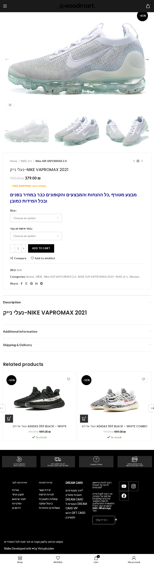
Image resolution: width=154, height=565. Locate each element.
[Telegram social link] (41, 283)
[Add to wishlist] (68, 379)
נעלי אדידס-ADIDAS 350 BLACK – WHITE (39, 426)
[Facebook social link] (21, 283)
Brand (30, 276)
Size (12, 210)
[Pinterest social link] (31, 283)
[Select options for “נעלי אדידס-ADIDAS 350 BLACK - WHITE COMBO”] (84, 419)
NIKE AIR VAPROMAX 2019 (96, 276)
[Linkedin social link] (36, 283)
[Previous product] (134, 161)
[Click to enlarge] (10, 105)
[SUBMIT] (115, 520)
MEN (39, 276)
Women (134, 276)
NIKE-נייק (26, 161)
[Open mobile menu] (5, 6)
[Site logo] (77, 5)
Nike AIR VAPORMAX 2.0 (51, 161)
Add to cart (41, 248)
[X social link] (26, 283)
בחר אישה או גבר (21, 228)
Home (14, 161)
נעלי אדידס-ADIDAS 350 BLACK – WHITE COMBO (114, 426)
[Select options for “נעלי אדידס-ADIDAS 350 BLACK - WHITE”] (9, 419)
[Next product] (142, 161)
